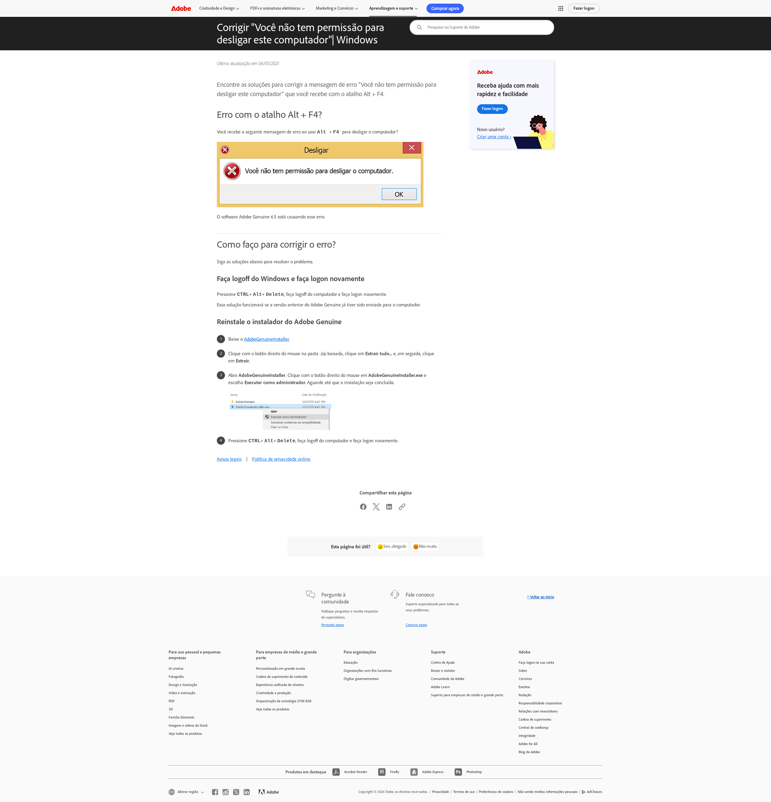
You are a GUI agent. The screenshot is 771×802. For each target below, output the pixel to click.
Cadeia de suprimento (535, 719)
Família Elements (182, 717)
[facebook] (215, 792)
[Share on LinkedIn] (389, 509)
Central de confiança (534, 727)
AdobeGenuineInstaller (266, 339)
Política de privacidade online (281, 459)
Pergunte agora (332, 625)
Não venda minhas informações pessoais (548, 792)
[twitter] (236, 792)
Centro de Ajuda (443, 662)
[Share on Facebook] (363, 509)
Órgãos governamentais (361, 679)
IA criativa (176, 668)
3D (171, 709)
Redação (525, 695)
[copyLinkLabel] (402, 509)
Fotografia (176, 677)
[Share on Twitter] (376, 509)
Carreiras (525, 679)
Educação (350, 662)
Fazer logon (584, 8)
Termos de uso (464, 792)
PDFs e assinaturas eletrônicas (275, 8)
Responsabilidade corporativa (540, 703)
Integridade (527, 736)
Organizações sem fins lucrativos (368, 671)
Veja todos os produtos (185, 734)
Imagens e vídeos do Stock (188, 725)
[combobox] (482, 27)
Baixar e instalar (443, 671)
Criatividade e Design (217, 8)
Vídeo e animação (182, 693)
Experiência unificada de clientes (280, 685)
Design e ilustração (183, 685)
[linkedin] (247, 792)
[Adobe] (181, 8)
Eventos (524, 687)
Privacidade (440, 792)
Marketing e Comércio (335, 8)
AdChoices (594, 792)
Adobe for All (528, 744)
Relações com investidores (538, 711)
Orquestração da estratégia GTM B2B (283, 701)
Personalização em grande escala (280, 668)
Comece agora (416, 625)
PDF (172, 701)
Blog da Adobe (529, 752)
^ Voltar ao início (540, 597)
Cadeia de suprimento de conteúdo (281, 677)
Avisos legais (229, 459)
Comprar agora (445, 8)
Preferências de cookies (496, 792)
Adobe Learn (440, 687)
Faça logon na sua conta (536, 662)
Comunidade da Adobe (447, 679)
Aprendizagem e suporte (391, 8)
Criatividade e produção (273, 693)
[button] (561, 8)
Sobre (523, 671)
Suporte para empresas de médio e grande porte (465, 695)
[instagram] (226, 792)
